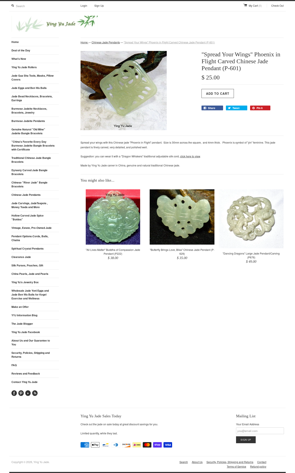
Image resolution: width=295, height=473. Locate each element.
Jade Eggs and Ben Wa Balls (29, 88)
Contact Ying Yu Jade (24, 382)
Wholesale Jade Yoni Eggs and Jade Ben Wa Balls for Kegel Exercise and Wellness (30, 294)
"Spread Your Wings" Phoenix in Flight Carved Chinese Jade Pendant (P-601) (169, 42)
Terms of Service (236, 466)
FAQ (14, 365)
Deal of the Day (20, 50)
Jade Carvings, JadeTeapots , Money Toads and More (29, 205)
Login (84, 5)
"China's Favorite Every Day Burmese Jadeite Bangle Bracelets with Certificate (33, 145)
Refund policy (258, 466)
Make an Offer (20, 307)
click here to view (190, 156)
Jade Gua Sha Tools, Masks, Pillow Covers (32, 77)
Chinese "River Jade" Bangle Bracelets (29, 184)
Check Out (277, 5)
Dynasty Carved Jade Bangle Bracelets (29, 172)
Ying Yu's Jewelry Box (25, 282)
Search (183, 462)
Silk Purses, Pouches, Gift (27, 265)
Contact (261, 462)
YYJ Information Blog (24, 315)
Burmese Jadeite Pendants (28, 121)
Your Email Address (247, 424)
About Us (197, 462)
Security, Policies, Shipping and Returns (30, 355)
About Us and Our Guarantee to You (30, 342)
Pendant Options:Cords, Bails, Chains (29, 238)
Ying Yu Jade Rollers (24, 67)
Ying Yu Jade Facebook (25, 332)
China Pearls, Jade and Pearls (29, 274)
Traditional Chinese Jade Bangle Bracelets (31, 160)
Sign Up (99, 5)
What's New (18, 59)
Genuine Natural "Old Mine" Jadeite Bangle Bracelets (28, 131)
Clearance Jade (21, 257)
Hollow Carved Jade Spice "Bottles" (27, 217)
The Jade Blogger (22, 324)
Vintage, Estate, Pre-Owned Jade (31, 228)
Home (15, 42)
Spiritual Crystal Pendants (27, 248)
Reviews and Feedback (25, 373)
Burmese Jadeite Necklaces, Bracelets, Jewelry (29, 110)
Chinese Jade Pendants (26, 195)
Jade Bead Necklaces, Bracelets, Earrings (31, 98)
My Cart (255, 5)
